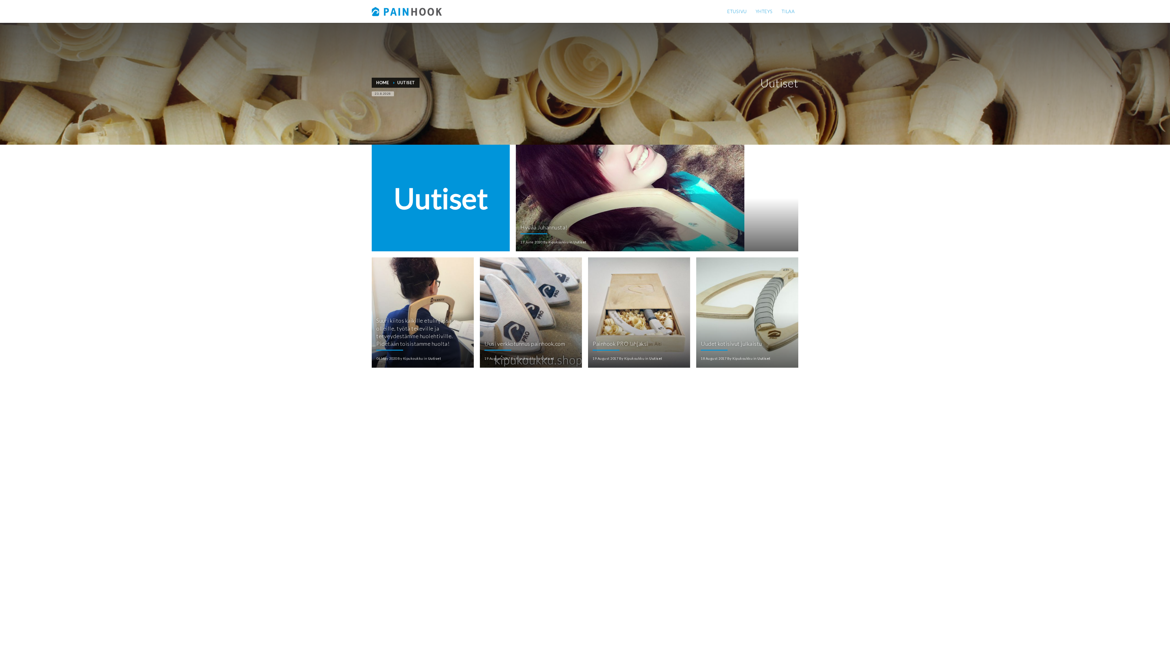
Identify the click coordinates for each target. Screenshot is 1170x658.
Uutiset (580, 242)
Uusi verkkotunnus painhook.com (524, 343)
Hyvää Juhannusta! (543, 227)
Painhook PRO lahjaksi (620, 343)
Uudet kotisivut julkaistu (731, 343)
